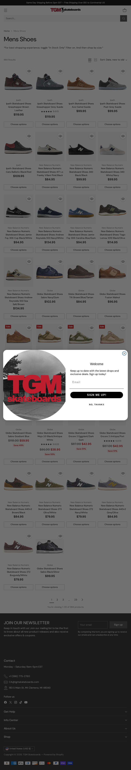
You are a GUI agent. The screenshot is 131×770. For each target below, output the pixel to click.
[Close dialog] (124, 353)
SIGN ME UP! (96, 395)
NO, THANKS (96, 404)
